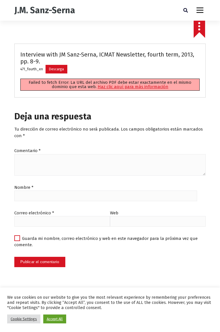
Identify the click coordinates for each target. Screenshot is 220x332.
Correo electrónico (34, 212)
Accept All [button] (55, 319)
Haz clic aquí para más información (133, 86)
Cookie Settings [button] (24, 319)
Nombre (24, 187)
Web (114, 212)
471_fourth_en (31, 69)
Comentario (27, 150)
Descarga (56, 69)
